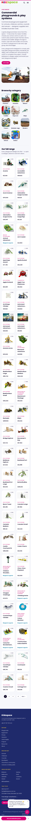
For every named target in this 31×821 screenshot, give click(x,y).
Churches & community (8, 762)
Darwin (18, 779)
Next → (24, 696)
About (3, 746)
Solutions (4, 737)
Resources (4, 744)
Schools (4, 753)
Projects (4, 741)
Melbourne (4, 774)
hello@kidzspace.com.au (8, 791)
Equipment (5, 733)
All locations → (6, 781)
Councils (4, 758)
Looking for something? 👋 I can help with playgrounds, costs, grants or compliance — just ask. (17, 804)
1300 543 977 (5, 789)
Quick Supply (5, 739)
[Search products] (24, 2)
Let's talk (6, 63)
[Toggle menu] (27, 2)
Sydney (18, 772)
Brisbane (4, 772)
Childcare (4, 756)
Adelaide (4, 776)
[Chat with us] (27, 812)
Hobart (3, 779)
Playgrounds (5, 730)
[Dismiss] (28, 818)
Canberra (18, 776)
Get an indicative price (14, 818)
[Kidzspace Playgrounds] (10, 2)
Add (12, 159)
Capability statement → (9, 799)
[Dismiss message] (28, 801)
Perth (17, 774)
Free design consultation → (10, 797)
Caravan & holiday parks (8, 765)
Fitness (3, 735)
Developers (5, 760)
